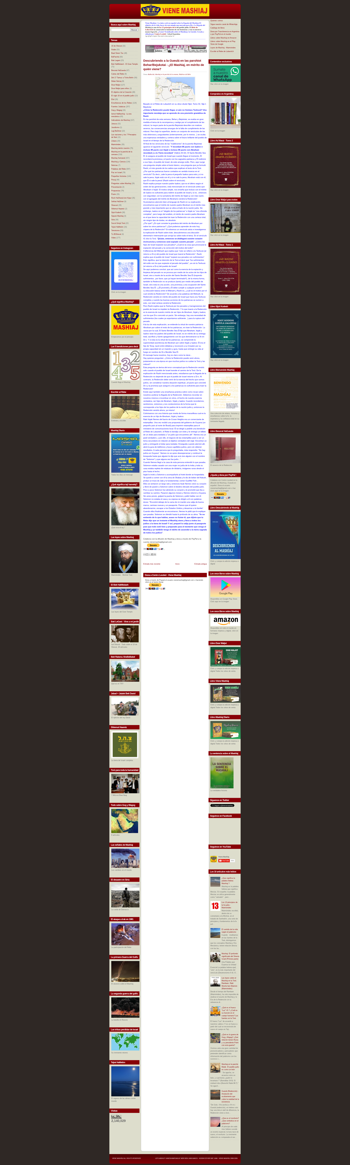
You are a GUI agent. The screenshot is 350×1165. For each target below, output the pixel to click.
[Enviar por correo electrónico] (144, 554)
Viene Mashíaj (117, 1158)
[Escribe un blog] (147, 554)
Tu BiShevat (116, 234)
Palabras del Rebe (118, 169)
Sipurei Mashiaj (117, 216)
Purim (113, 194)
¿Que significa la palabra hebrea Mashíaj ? (228, 880)
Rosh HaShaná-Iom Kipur (121, 198)
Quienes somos (216, 21)
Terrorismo (115, 230)
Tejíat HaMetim (117, 227)
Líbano (114, 141)
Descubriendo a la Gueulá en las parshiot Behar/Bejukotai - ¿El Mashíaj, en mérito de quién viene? (173, 65)
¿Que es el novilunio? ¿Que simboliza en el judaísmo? (230, 1121)
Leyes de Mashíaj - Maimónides (223, 48)
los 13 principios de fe (167, 27)
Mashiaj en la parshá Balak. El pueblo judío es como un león (230, 1067)
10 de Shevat (116, 46)
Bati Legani (115, 60)
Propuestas (115, 191)
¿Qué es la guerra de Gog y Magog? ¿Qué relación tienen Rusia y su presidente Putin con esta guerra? (230, 1039)
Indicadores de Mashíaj (120, 120)
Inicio (177, 564)
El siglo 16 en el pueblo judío (122, 96)
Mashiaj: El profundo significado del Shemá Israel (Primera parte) (230, 956)
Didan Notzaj (116, 81)
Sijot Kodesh (116, 212)
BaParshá (115, 57)
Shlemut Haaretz (118, 209)
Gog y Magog (116, 110)
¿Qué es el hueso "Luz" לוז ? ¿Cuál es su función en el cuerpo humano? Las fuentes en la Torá (230, 1013)
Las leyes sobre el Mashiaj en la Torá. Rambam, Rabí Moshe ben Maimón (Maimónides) (229, 983)
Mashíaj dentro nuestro (120, 148)
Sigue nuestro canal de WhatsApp (223, 24)
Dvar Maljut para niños (120, 88)
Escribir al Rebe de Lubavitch (222, 51)
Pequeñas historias (118, 176)
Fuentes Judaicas (118, 107)
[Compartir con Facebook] (152, 554)
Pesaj (113, 180)
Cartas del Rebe (117, 74)
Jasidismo (115, 127)
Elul (112, 99)
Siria (113, 220)
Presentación (116, 187)
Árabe (113, 50)
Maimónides (116, 144)
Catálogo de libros (217, 28)
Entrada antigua (200, 564)
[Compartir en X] (149, 554)
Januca (114, 124)
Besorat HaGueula (118, 70)
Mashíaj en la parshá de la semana (166, 74)
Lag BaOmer (116, 131)
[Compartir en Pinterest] (155, 554)
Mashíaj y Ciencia (118, 162)
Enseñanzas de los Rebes (121, 103)
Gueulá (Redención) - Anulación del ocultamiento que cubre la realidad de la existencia (230, 1096)
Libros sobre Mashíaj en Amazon (223, 38)
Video (113, 238)
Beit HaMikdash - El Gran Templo (124, 64)
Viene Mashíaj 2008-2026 (228, 1158)
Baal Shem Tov (117, 53)
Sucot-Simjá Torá (118, 223)
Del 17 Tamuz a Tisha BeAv (122, 78)
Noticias (114, 165)
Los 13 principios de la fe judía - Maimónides (229, 905)
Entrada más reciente (151, 564)
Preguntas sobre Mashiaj (121, 183)
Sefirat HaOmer (117, 201)
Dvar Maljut (115, 85)
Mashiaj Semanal (118, 158)
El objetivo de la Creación (121, 92)
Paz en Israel (116, 172)
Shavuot (114, 205)
